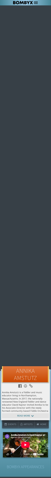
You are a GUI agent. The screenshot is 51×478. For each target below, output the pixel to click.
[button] (3, 446)
